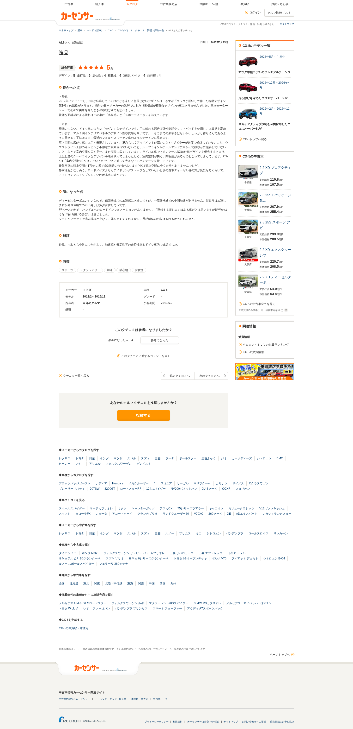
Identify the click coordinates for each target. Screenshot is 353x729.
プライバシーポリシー (157, 721)
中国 (152, 583)
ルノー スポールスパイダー (76, 563)
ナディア (101, 483)
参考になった (160, 340)
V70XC (198, 513)
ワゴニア (166, 483)
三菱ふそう (208, 458)
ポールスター (187, 458)
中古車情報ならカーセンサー (74, 699)
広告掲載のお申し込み (282, 721)
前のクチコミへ (180, 376)
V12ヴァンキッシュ (272, 508)
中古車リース (160, 699)
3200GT (109, 488)
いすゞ (79, 463)
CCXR (226, 488)
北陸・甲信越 (113, 583)
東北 (86, 583)
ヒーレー (64, 463)
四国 (162, 583)
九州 (173, 583)
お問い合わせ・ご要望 (254, 721)
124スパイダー (156, 488)
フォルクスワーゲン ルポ (127, 603)
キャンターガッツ (143, 508)
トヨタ (79, 458)
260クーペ (215, 513)
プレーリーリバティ (72, 488)
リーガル (183, 483)
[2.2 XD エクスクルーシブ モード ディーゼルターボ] (248, 261)
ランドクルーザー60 (176, 513)
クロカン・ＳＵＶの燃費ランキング (266, 344)
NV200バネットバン (184, 488)
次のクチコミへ (209, 376)
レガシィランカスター (276, 513)
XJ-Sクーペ (209, 488)
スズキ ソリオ (115, 558)
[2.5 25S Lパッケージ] (248, 206)
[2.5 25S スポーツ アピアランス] (248, 234)
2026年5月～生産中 (272, 56)
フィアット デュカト (244, 558)
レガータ (101, 513)
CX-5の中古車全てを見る (259, 304)
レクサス (64, 458)
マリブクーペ (202, 483)
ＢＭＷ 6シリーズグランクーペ (149, 558)
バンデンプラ (234, 533)
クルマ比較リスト (279, 12)
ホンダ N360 (90, 553)
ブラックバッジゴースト (75, 483)
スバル (131, 458)
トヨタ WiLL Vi (68, 608)
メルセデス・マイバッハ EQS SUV (248, 603)
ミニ (198, 533)
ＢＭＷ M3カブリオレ (207, 603)
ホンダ (104, 458)
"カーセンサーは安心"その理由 (202, 721)
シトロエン (264, 458)
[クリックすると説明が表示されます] (285, 310)
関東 (97, 583)
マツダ (118, 458)
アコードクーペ (122, 513)
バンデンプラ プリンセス (131, 608)
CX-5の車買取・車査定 (74, 628)
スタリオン (243, 488)
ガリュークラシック (241, 508)
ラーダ (169, 458)
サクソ (122, 508)
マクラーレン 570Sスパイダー (168, 603)
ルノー (169, 533)
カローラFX (83, 513)
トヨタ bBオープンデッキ (190, 558)
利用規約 (177, 721)
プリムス (185, 533)
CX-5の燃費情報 (253, 352)
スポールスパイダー (72, 508)
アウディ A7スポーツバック (205, 608)
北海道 (74, 583)
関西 (141, 583)
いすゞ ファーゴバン (96, 608)
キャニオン (216, 508)
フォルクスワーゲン (119, 463)
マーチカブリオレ (101, 508)
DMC (279, 458)
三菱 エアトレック (210, 553)
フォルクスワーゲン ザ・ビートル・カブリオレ (134, 553)
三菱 (157, 458)
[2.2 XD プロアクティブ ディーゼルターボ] (248, 179)
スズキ (145, 458)
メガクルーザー (138, 483)
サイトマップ (287, 24)
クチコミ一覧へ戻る (76, 375)
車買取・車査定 (139, 699)
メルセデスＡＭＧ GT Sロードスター (82, 603)
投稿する (143, 415)
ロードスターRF (130, 488)
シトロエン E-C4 (274, 558)
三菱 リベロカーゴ (182, 553)
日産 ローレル (236, 553)
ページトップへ (280, 654)
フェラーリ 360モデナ (113, 563)
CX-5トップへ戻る (255, 139)
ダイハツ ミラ (68, 553)
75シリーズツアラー (190, 508)
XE (229, 513)
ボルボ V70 (219, 558)
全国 (62, 583)
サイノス (238, 483)
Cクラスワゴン (258, 483)
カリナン (221, 483)
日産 (92, 458)
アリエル (95, 463)
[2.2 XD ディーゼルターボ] (248, 288)
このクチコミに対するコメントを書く (145, 356)
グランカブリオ (147, 513)
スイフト (64, 513)
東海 (130, 583)
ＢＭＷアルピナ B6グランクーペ (80, 558)
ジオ (224, 458)
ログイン (255, 12)
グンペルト (144, 463)
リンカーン (281, 533)
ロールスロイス (258, 533)
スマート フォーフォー (167, 608)
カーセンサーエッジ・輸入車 (110, 699)
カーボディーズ (242, 458)
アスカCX (166, 508)
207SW (94, 488)
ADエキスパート (246, 513)
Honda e (117, 483)
